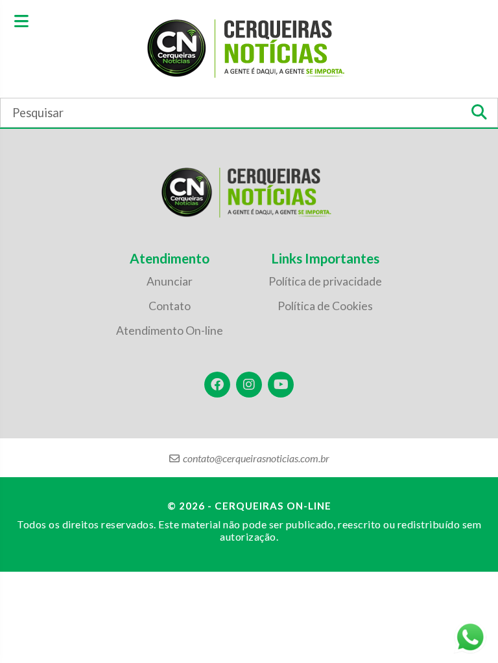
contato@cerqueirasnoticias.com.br (256, 458)
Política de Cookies (325, 306)
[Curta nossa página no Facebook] (217, 385)
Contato (169, 306)
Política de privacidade (325, 281)
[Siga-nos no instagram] (249, 385)
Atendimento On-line (169, 330)
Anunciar (170, 281)
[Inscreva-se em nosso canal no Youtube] (281, 385)
